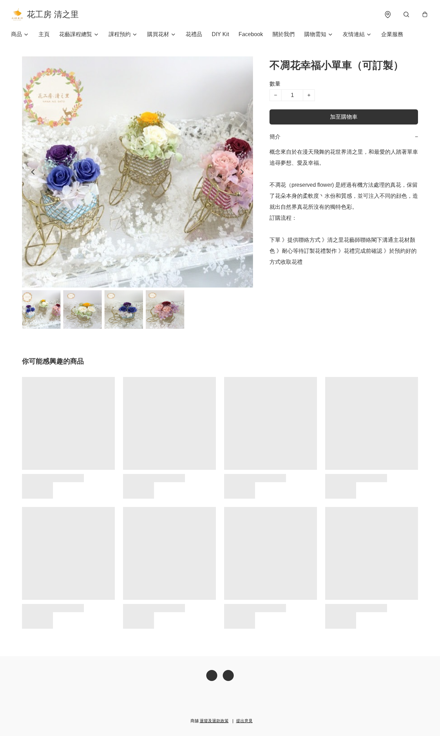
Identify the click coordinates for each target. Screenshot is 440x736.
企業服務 (392, 34)
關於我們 (284, 34)
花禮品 (194, 34)
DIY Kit (220, 34)
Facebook (251, 34)
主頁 (44, 34)
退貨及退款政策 (214, 720)
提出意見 (244, 720)
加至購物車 (344, 117)
